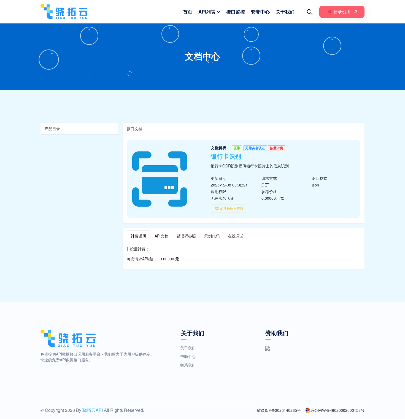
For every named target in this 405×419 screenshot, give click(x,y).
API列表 (206, 11)
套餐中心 (260, 11)
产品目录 (52, 128)
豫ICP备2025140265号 (281, 410)
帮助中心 (188, 356)
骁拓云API (92, 410)
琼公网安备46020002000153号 (337, 410)
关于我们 (285, 11)
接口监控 (235, 11)
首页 (187, 11)
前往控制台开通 (231, 208)
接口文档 (134, 128)
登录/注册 (342, 12)
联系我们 (188, 365)
